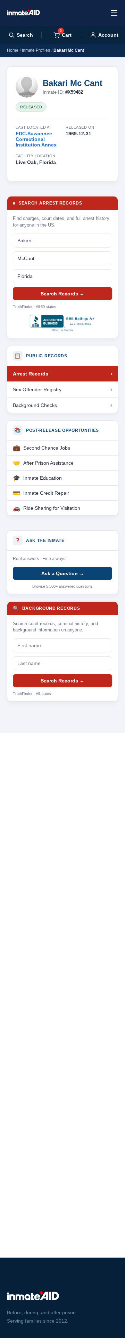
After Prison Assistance (48, 463)
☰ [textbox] (114, 13)
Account (108, 35)
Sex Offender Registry (37, 389)
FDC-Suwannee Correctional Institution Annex (36, 139)
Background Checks (35, 405)
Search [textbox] (25, 35)
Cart (66, 35)
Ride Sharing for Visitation (51, 508)
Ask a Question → (62, 573)
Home (12, 50)
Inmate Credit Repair (46, 493)
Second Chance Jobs (46, 448)
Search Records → (62, 293)
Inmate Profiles (36, 50)
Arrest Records (30, 374)
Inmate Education (42, 478)
